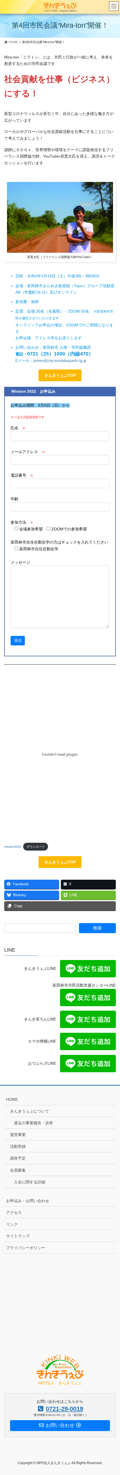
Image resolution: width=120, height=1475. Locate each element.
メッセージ (20, 562)
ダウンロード (36, 846)
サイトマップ (18, 1236)
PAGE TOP (111, 1426)
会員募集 (18, 1170)
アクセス (14, 1212)
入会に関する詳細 (29, 1182)
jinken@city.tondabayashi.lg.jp (60, 360)
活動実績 (18, 1146)
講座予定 (18, 1158)
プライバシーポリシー (25, 1247)
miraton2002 (12, 846)
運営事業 (18, 1134)
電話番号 (22, 475)
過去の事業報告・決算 (33, 1123)
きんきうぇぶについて (29, 1111)
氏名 (18, 428)
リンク (12, 1224)
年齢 (14, 499)
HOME (12, 1099)
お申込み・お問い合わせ (27, 1200)
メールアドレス (28, 451)
